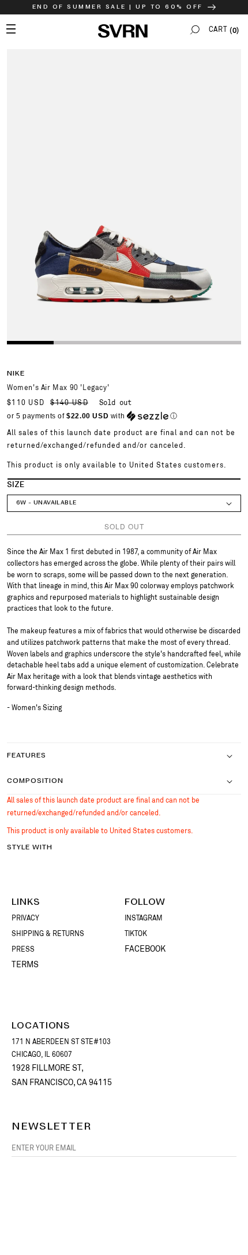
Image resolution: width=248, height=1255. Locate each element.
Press (23, 949)
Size (15, 485)
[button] (195, 29)
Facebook (145, 948)
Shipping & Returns (48, 934)
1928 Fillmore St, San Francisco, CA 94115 (62, 1075)
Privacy (25, 918)
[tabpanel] (124, 196)
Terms (25, 964)
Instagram (144, 918)
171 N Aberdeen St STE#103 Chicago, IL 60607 (61, 1048)
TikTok (136, 934)
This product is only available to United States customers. (117, 465)
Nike (16, 373)
